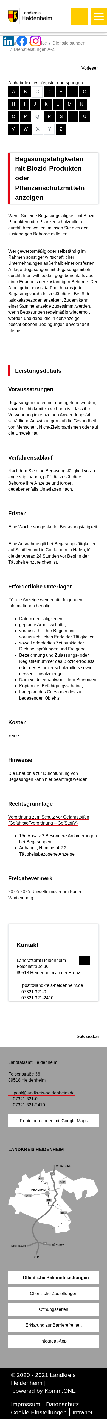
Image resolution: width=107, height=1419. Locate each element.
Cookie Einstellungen (39, 1412)
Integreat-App (53, 1341)
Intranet (82, 1412)
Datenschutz (62, 1404)
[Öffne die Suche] (79, 16)
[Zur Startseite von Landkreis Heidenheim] (41, 16)
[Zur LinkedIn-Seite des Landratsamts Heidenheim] (8, 41)
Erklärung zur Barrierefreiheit (53, 1325)
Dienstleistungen (68, 43)
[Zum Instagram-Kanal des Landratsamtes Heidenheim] (36, 41)
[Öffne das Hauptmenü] (99, 16)
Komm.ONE (60, 1391)
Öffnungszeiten (53, 1309)
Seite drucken (88, 1036)
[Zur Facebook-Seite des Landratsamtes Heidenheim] (22, 41)
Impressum (25, 1404)
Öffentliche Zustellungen (53, 1293)
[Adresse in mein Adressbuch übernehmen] (84, 959)
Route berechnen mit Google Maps (54, 1120)
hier (48, 779)
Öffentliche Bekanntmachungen (56, 1277)
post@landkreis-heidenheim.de (52, 985)
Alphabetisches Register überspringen (45, 82)
